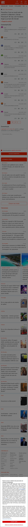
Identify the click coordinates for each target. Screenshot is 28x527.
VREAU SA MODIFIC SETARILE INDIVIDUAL (14, 525)
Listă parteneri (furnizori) (7, 518)
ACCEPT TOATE (14, 521)
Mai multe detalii (22, 489)
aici (6, 498)
